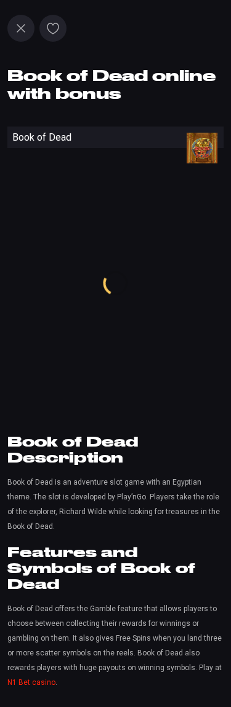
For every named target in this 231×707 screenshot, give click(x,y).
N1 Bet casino (31, 682)
